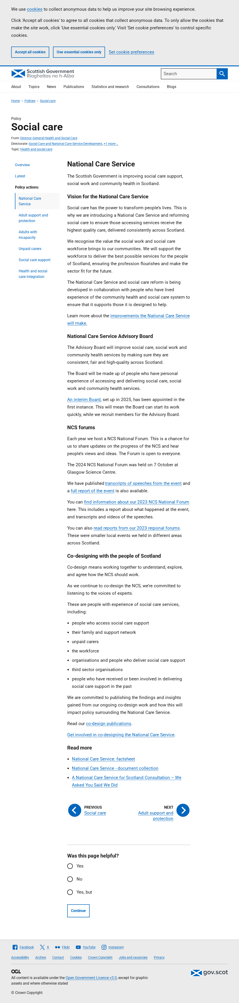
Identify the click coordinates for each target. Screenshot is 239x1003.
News (51, 86)
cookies (34, 9)
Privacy (159, 957)
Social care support (34, 260)
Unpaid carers (30, 249)
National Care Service (30, 201)
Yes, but (84, 892)
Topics (33, 86)
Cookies (76, 957)
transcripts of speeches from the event (143, 483)
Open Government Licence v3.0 (91, 978)
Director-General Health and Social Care (48, 138)
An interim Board (84, 399)
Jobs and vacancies (133, 957)
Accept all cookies (30, 52)
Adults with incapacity (28, 235)
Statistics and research (110, 86)
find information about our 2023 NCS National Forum (136, 502)
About (16, 86)
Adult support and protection (33, 218)
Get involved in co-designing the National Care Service (120, 734)
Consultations (148, 86)
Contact (58, 957)
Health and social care (36, 149)
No (79, 879)
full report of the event (92, 490)
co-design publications (108, 723)
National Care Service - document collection (115, 768)
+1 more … (111, 143)
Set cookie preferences (131, 52)
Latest (20, 176)
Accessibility (20, 957)
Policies (30, 101)
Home (15, 101)
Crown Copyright (100, 957)
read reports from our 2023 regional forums (137, 528)
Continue (78, 910)
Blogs (171, 86)
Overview (22, 165)
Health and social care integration (33, 274)
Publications (73, 86)
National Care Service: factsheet (103, 759)
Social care (48, 101)
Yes (80, 866)
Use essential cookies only (79, 52)
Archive (40, 957)
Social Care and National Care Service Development (65, 143)
